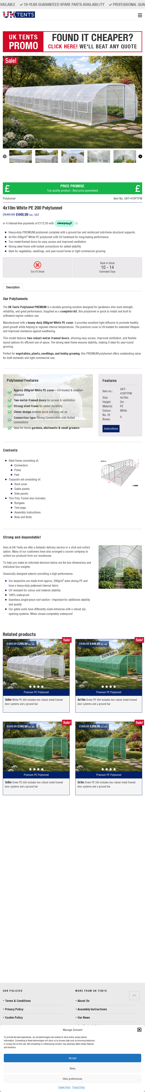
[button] (139, 1030)
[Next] (140, 156)
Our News (84, 1017)
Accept (72, 1058)
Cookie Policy (64, 1087)
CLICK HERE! (63, 46)
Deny (73, 1068)
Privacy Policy (78, 1087)
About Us (83, 1001)
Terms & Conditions (18, 1001)
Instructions (111, 428)
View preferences (72, 1079)
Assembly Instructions (92, 1009)
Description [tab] (13, 287)
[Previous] (5, 156)
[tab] (7, 978)
